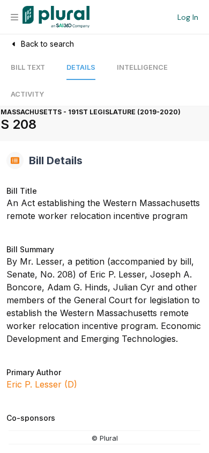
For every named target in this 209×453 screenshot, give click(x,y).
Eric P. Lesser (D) (41, 384)
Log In (187, 17)
